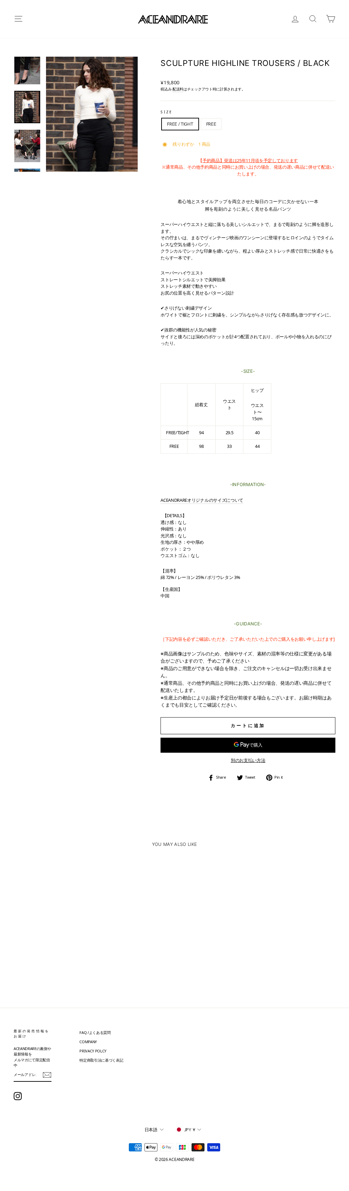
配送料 (177, 88)
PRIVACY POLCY (92, 1050)
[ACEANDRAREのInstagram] (18, 1096)
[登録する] (47, 1075)
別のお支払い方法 (248, 760)
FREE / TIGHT (180, 124)
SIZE (166, 112)
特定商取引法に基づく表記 (101, 1060)
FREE (211, 124)
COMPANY (88, 1041)
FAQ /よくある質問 (94, 1032)
